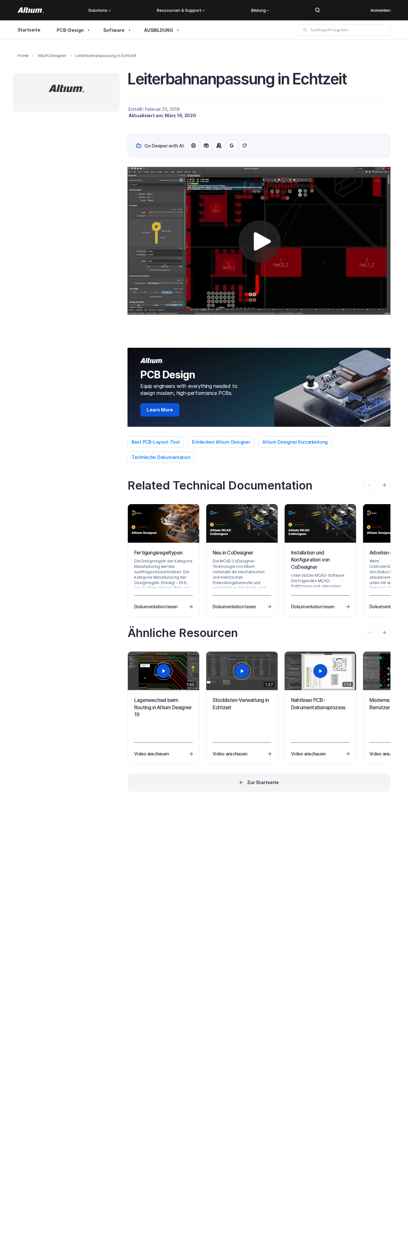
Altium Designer (52, 55)
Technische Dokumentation (161, 457)
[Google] (232, 145)
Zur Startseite (263, 782)
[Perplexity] (206, 145)
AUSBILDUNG (158, 30)
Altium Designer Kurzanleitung (294, 442)
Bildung (258, 10)
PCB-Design (70, 30)
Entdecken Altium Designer (221, 442)
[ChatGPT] (193, 145)
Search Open (317, 10)
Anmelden (380, 10)
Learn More (160, 410)
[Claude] (219, 145)
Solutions (97, 10)
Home (23, 55)
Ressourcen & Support (179, 10)
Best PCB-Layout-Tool (155, 442)
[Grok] (244, 145)
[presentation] (384, 485)
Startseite (29, 29)
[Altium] (31, 10)
